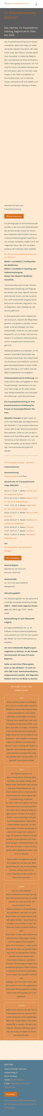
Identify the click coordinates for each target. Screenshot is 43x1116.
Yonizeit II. (30, 531)
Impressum (14, 1104)
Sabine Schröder (11, 476)
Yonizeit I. (30, 527)
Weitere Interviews (14, 216)
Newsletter (10, 1094)
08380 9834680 (17, 1080)
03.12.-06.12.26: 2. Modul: (15, 498)
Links (6, 1100)
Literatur (14, 1100)
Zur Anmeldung (12, 558)
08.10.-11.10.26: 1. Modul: (15, 491)
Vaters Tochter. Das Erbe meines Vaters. (20, 509)
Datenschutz (26, 1104)
